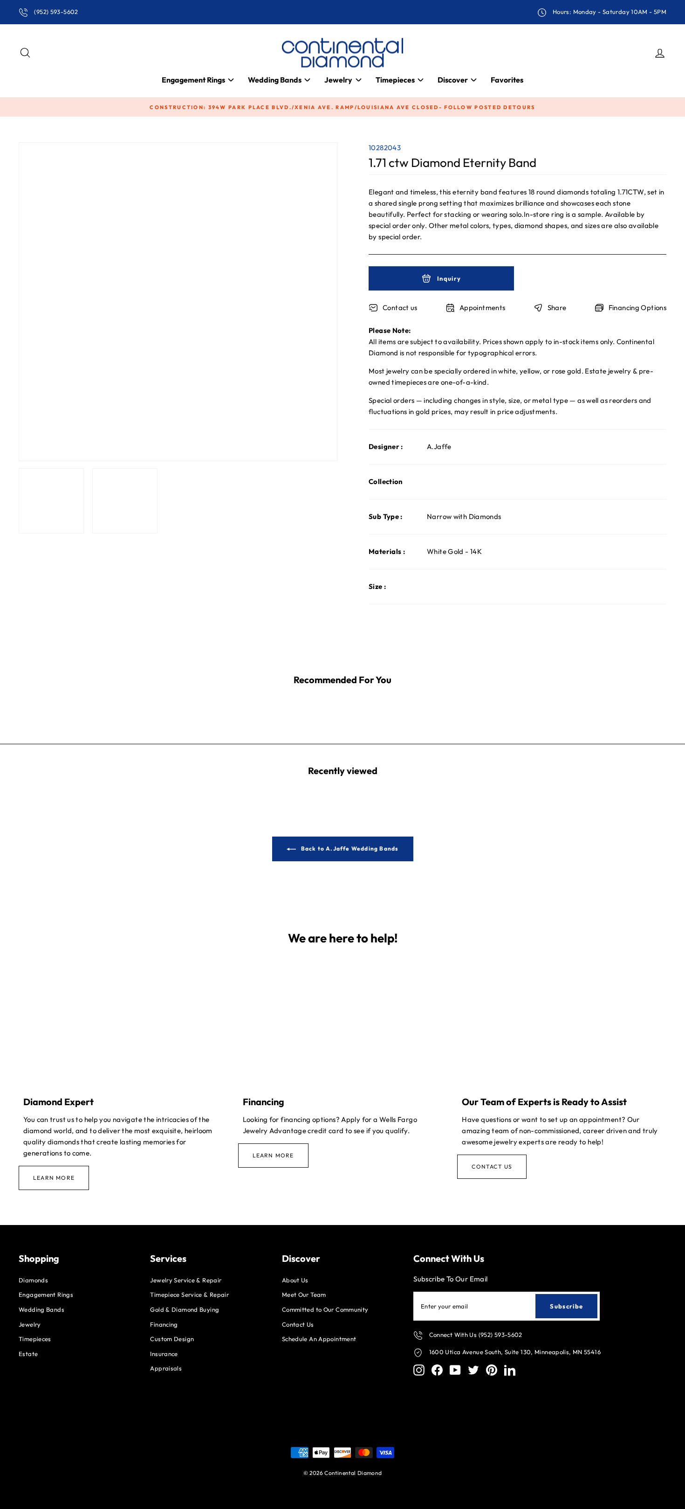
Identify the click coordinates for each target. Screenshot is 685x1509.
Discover (453, 79)
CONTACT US (492, 1166)
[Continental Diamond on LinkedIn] (509, 1370)
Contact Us (298, 1324)
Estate (28, 1353)
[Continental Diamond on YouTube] (455, 1370)
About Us (295, 1280)
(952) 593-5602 (55, 11)
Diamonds (33, 1280)
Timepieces (395, 79)
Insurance (164, 1353)
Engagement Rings (193, 79)
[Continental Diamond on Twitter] (473, 1370)
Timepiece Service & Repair (189, 1294)
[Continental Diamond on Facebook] (437, 1370)
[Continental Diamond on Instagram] (419, 1370)
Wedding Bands (274, 79)
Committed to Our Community (325, 1309)
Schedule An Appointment (319, 1339)
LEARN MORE (54, 1177)
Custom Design (172, 1339)
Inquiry (448, 278)
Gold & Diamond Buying (184, 1309)
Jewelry (338, 79)
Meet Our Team (304, 1294)
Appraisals (166, 1368)
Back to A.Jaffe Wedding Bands (349, 848)
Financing (164, 1324)
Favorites (507, 79)
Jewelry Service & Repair (185, 1280)
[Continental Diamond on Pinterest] (491, 1370)
